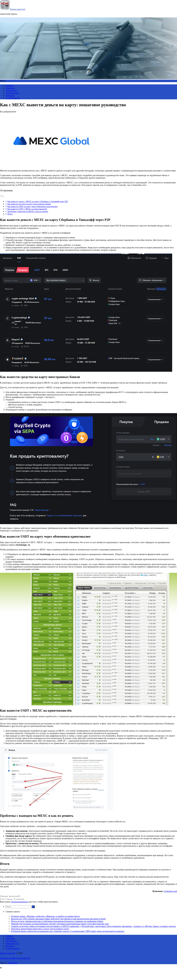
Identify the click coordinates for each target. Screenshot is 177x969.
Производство (12, 93)
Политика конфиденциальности (15, 958)
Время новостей (17, 9)
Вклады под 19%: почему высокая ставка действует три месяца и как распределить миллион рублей (58, 919)
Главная (9, 85)
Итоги (10, 214)
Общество (10, 88)
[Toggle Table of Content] (2, 196)
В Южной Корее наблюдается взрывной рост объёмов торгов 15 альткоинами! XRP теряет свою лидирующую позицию (67, 931)
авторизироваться (19, 902)
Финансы (10, 95)
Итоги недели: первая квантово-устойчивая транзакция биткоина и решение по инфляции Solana (57, 921)
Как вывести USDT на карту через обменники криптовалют (32, 206)
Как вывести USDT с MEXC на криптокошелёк (27, 209)
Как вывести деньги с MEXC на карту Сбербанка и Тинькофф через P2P (37, 201)
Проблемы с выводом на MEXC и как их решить (27, 211)
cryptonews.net (170, 891)
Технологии (11, 90)
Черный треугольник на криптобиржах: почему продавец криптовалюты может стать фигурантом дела (60, 924)
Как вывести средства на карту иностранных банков (29, 204)
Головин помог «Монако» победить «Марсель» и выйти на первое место (45, 916)
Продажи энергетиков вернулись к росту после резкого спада (40, 929)
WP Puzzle (12, 963)
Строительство (13, 98)
